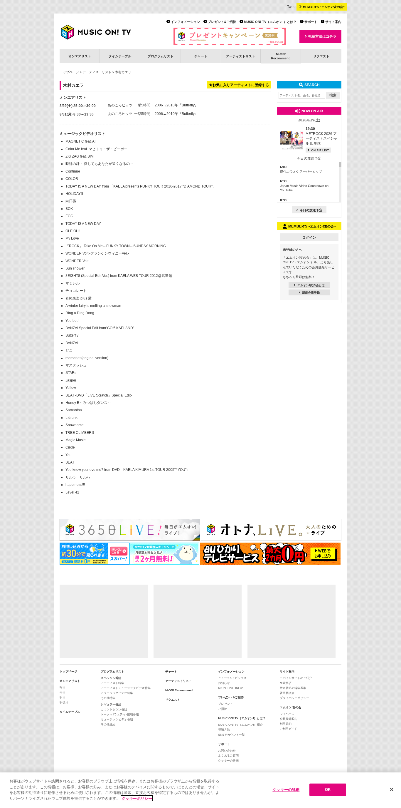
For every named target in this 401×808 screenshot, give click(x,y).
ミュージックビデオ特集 (117, 693)
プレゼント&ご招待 (222, 22)
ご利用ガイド (288, 728)
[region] (200, 790)
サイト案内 (333, 22)
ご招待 (222, 708)
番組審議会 (287, 693)
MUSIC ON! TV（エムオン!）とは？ (270, 22)
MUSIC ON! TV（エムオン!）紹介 (240, 724)
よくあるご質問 (228, 755)
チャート (200, 56)
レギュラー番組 (111, 704)
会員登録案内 (288, 718)
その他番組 (108, 724)
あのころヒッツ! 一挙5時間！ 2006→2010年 (143, 105)
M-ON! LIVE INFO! (230, 688)
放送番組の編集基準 (293, 688)
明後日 (64, 702)
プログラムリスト (160, 56)
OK (328, 789)
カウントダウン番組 (114, 709)
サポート (310, 22)
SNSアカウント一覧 (231, 734)
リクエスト (321, 56)
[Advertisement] (104, 621)
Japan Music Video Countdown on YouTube (304, 185)
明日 (62, 697)
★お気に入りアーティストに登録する (239, 85)
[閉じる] (391, 789)
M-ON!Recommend (281, 56)
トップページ (69, 72)
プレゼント (225, 703)
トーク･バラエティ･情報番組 (120, 714)
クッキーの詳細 (228, 760)
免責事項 (286, 683)
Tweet (291, 7)
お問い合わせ (227, 750)
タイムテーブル (120, 56)
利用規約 (286, 723)
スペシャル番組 (111, 678)
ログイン (309, 237)
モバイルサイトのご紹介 (296, 678)
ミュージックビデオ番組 (117, 719)
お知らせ (224, 683)
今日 (62, 692)
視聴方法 (224, 729)
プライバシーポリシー (294, 698)
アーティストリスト (240, 56)
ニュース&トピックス (232, 678)
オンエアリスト (79, 56)
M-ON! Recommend (179, 690)
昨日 (62, 687)
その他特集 (108, 698)
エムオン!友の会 (290, 707)
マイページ (287, 713)
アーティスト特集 (112, 683)
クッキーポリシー (137, 798)
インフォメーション (185, 22)
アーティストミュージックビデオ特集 (126, 688)
